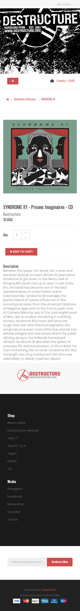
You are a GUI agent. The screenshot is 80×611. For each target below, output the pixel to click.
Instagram (15, 489)
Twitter (12, 519)
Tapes (12, 453)
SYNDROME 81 (48, 99)
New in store (16, 423)
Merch (12, 461)
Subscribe (60, 562)
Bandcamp (15, 504)
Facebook (14, 496)
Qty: (5, 235)
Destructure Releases (25, 99)
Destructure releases (23, 430)
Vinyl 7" (12, 438)
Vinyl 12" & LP (16, 446)
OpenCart (49, 590)
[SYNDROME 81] (40, 156)
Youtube (13, 512)
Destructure (12, 214)
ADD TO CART (22, 252)
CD (9, 469)
